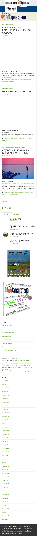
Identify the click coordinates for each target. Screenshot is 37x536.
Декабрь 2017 (5, 402)
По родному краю (19, 147)
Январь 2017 (5, 434)
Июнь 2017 (5, 423)
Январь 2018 (5, 398)
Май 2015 (4, 505)
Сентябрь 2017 (6, 413)
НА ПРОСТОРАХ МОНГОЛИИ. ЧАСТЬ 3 (20, 365)
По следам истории (7, 343)
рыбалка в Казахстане (12, 194)
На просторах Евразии (8, 332)
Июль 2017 (5, 420)
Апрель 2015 (5, 508)
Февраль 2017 (5, 430)
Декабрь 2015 (5, 480)
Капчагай (27, 192)
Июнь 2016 (5, 459)
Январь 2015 (5, 519)
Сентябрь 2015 (6, 491)
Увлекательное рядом (7, 346)
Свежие (17, 214)
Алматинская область (9, 79)
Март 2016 (5, 469)
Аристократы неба (7, 325)
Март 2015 (5, 512)
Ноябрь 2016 (5, 441)
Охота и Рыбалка (7, 24)
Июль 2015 (5, 498)
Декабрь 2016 (5, 437)
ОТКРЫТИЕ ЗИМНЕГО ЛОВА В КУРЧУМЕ (22, 364)
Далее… (12, 77)
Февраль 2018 (5, 395)
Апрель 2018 (5, 388)
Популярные (7, 214)
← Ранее (5, 201)
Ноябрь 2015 (5, 484)
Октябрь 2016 (5, 445)
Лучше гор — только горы (8, 329)
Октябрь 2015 (5, 487)
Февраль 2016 (5, 473)
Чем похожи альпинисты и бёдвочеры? (20, 371)
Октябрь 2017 (5, 409)
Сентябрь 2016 (6, 448)
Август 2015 (5, 494)
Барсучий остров (19, 192)
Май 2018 (4, 384)
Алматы (17, 79)
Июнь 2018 (5, 381)
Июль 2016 (5, 455)
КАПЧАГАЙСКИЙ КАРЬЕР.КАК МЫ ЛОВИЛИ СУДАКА (17, 29)
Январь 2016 (5, 476)
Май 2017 (4, 427)
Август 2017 (5, 416)
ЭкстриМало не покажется (9, 350)
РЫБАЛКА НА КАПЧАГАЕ (16, 91)
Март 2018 (5, 391)
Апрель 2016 (5, 466)
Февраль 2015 (5, 516)
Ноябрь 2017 (5, 405)
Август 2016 (5, 452)
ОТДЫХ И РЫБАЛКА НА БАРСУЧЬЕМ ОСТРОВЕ (16, 151)
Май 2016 (4, 462)
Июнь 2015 (5, 501)
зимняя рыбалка (24, 138)
